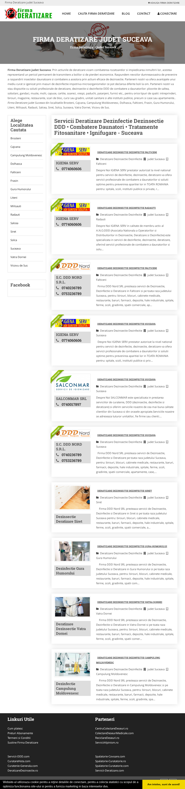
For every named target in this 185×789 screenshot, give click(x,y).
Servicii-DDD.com (18, 756)
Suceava (15, 248)
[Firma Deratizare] (28, 13)
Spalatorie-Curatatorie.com (112, 766)
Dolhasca (16, 163)
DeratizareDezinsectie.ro (23, 770)
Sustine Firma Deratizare (23, 742)
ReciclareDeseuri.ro (107, 738)
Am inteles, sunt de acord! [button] (163, 784)
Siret (13, 231)
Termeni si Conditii (19, 738)
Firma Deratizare (81, 47)
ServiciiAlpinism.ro (107, 742)
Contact (143, 14)
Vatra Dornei (18, 257)
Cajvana (15, 146)
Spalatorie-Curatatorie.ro (110, 761)
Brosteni (15, 138)
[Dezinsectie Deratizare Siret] (72, 497)
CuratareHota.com (19, 761)
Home (66, 14)
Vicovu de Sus (19, 265)
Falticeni (15, 172)
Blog (126, 14)
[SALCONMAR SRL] (72, 383)
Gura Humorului (20, 189)
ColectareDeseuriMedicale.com (114, 733)
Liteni (13, 197)
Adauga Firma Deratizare (165, 2)
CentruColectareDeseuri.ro (111, 728)
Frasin (14, 180)
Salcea (14, 223)
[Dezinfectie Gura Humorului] (72, 551)
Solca (13, 240)
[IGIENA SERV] (72, 152)
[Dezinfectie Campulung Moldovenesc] (72, 664)
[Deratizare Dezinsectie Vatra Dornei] (72, 607)
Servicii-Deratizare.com (109, 770)
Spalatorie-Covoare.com (110, 756)
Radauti (15, 214)
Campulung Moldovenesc (26, 155)
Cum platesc (15, 728)
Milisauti (15, 206)
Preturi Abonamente (20, 733)
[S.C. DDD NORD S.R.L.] (72, 266)
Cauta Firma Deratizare (96, 14)
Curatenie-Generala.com (23, 766)
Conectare (168, 14)
